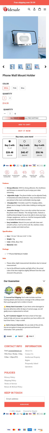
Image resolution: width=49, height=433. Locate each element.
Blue (22, 88)
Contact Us (29, 354)
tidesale (18, 411)
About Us (28, 351)
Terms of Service (10, 384)
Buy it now (24, 131)
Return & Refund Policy (13, 387)
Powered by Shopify (30, 411)
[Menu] (44, 9)
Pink (14, 88)
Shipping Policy (10, 380)
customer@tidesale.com (15, 351)
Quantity (8, 109)
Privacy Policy (9, 377)
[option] (12, 66)
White (6, 88)
